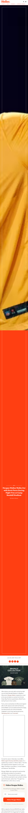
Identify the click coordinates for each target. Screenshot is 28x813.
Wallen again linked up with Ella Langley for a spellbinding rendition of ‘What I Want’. (13, 761)
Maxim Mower (14, 498)
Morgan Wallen (12, 695)
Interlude (15, 713)
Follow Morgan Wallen (14, 800)
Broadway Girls (6, 713)
